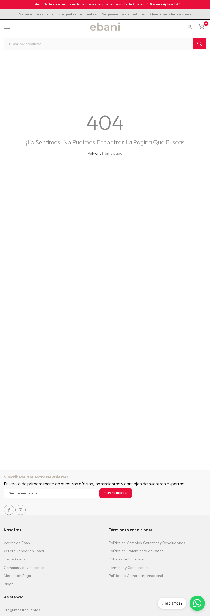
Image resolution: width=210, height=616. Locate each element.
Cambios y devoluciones (24, 567)
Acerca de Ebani (17, 543)
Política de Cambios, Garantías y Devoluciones (147, 543)
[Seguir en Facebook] (9, 510)
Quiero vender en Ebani (170, 14)
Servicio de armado (36, 14)
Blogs (8, 584)
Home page (112, 153)
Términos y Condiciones (128, 567)
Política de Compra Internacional (136, 576)
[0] (201, 26)
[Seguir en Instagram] (20, 510)
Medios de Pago (17, 576)
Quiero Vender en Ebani (24, 551)
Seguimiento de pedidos (123, 14)
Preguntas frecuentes (77, 14)
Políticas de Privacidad (127, 559)
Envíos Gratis (14, 559)
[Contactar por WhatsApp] (197, 603)
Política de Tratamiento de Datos (136, 551)
